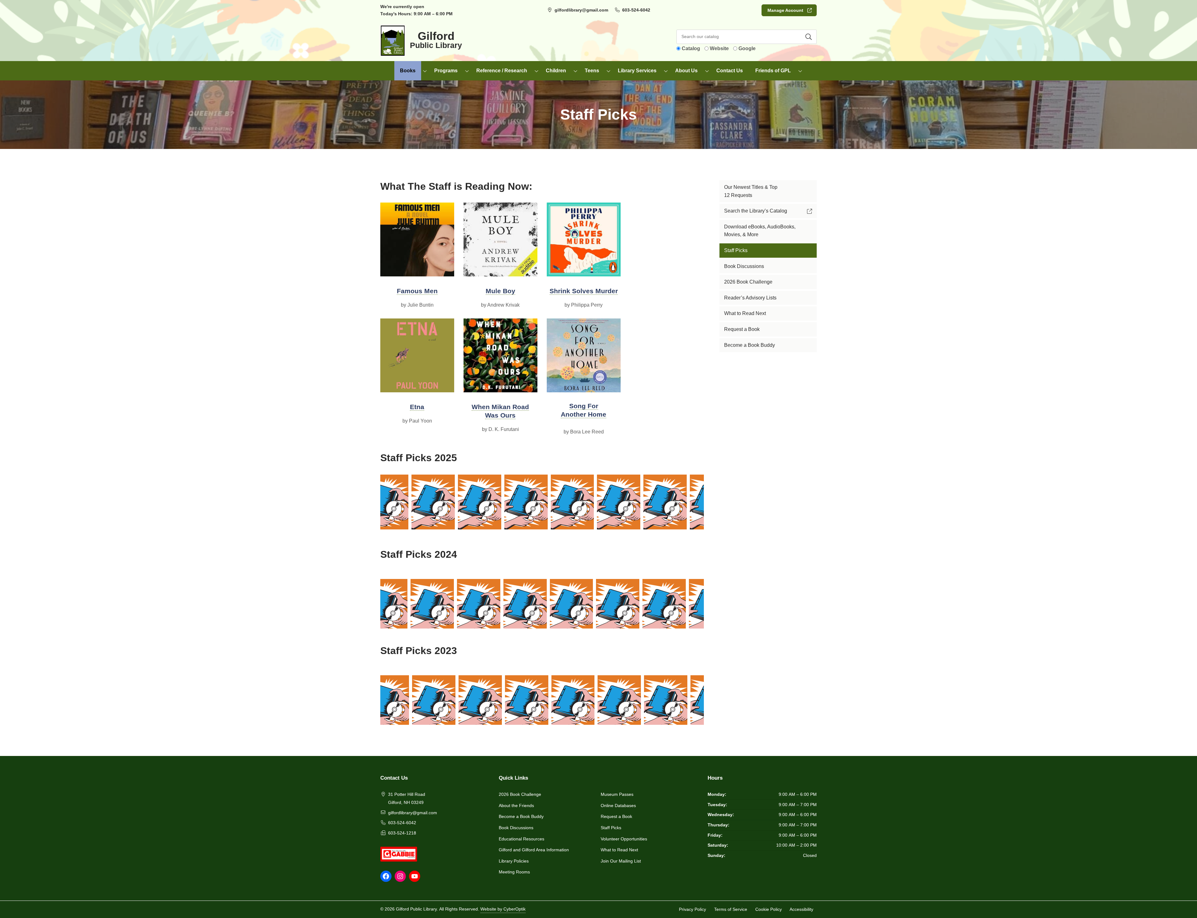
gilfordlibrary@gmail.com (581, 9)
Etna (417, 406)
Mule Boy (500, 290)
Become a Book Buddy (521, 816)
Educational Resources (521, 838)
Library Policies (514, 860)
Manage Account (785, 10)
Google (747, 48)
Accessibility (801, 909)
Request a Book (616, 816)
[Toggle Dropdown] (424, 71)
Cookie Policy (768, 909)
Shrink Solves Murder (584, 290)
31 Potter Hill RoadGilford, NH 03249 (406, 798)
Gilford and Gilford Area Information (534, 849)
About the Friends (516, 805)
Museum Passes (617, 794)
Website (719, 48)
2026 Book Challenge (520, 794)
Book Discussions (516, 827)
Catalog (691, 48)
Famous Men (417, 290)
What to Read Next (619, 849)
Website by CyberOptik (503, 908)
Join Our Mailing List (621, 860)
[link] (396, 502)
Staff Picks (611, 827)
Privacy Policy (692, 909)
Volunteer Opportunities (624, 838)
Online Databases (618, 805)
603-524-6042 (636, 9)
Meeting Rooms (514, 871)
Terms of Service (730, 909)
